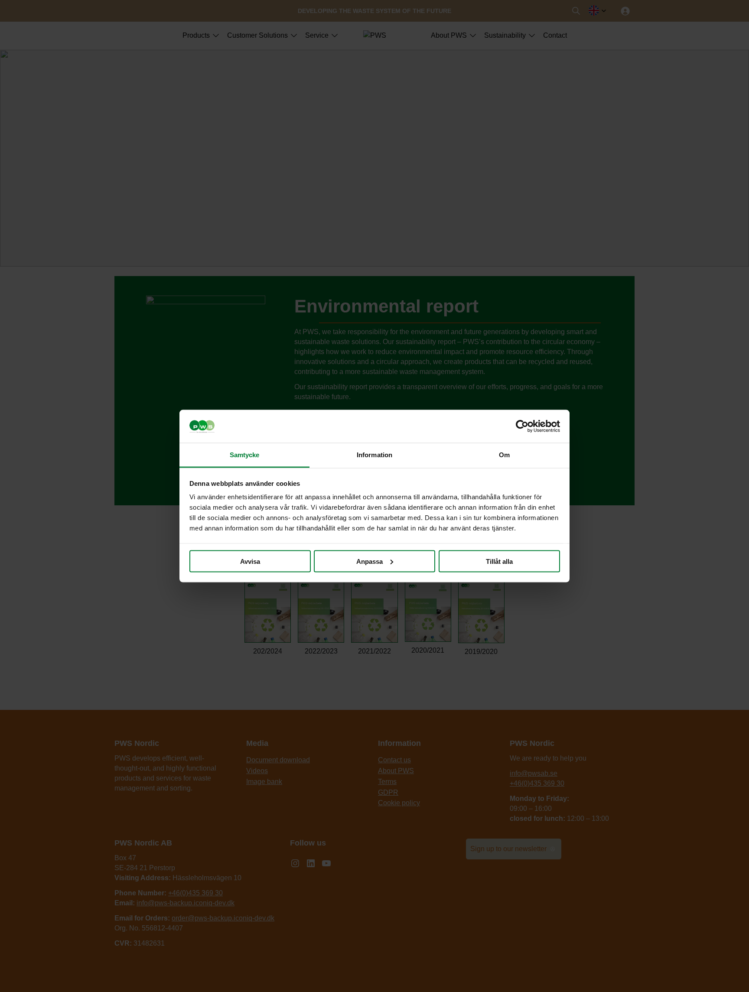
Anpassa (369, 561)
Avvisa (250, 561)
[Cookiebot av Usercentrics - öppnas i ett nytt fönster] (522, 426)
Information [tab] (374, 455)
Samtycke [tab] (245, 455)
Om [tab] (504, 455)
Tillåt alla (499, 561)
